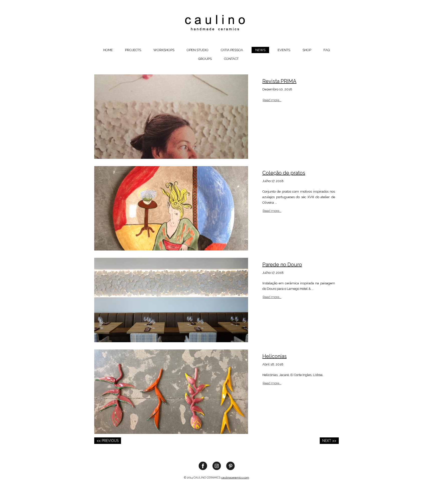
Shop (306, 50)
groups (205, 59)
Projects (133, 50)
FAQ (326, 50)
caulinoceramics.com (235, 477)
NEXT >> (329, 441)
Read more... (272, 100)
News (260, 50)
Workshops (163, 50)
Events (284, 50)
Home (108, 50)
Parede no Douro (282, 265)
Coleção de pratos (283, 173)
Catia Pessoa (232, 50)
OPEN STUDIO (197, 50)
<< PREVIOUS (108, 441)
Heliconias (274, 356)
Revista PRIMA (279, 81)
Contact (231, 59)
